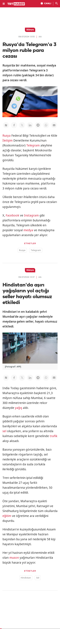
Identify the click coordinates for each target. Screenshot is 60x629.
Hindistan (26, 577)
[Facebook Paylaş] (14, 125)
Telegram (33, 145)
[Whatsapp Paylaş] (46, 125)
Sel (37, 577)
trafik (53, 436)
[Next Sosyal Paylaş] (6, 125)
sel (4, 431)
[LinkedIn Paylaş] (30, 125)
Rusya (6, 136)
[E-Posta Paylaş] (54, 125)
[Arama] (56, 4)
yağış (18, 408)
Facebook (12, 215)
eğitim (6, 516)
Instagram (31, 215)
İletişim (7, 140)
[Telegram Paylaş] (38, 125)
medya (28, 230)
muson (14, 558)
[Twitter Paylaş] (22, 125)
